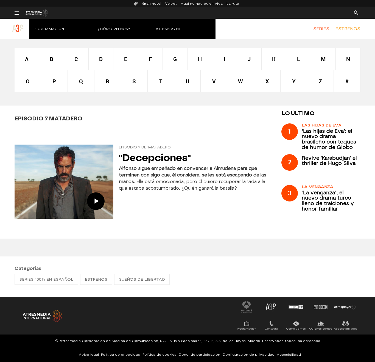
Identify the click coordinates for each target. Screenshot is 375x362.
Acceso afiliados (345, 328)
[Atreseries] (18, 34)
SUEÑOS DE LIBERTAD (142, 279)
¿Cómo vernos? (114, 29)
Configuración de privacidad (248, 355)
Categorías (28, 268)
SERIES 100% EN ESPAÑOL (46, 279)
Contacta (271, 328)
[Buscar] (356, 12)
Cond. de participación (199, 355)
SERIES (321, 28)
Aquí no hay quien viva (202, 3)
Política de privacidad (120, 355)
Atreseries (271, 307)
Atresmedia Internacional (42, 316)
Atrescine (321, 307)
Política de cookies (159, 355)
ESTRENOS (347, 28)
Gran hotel (151, 3)
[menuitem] (321, 29)
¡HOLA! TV (296, 307)
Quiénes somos (320, 328)
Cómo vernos (296, 328)
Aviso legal (89, 355)
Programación (48, 29)
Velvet (171, 3)
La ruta (232, 3)
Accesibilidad (289, 355)
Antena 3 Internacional (247, 307)
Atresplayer (168, 29)
